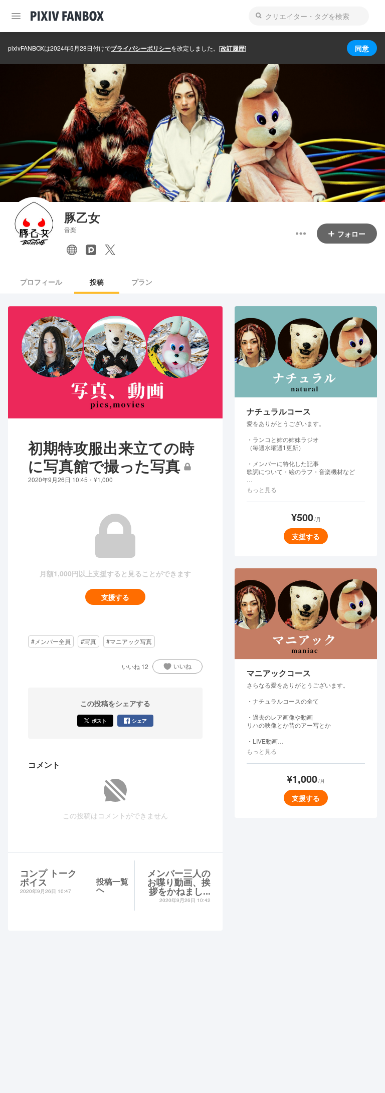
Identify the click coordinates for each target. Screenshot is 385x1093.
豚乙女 (82, 217)
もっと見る (262, 490)
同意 (362, 48)
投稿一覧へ (112, 885)
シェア (139, 720)
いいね (182, 666)
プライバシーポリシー (141, 48)
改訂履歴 (233, 48)
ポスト (99, 720)
